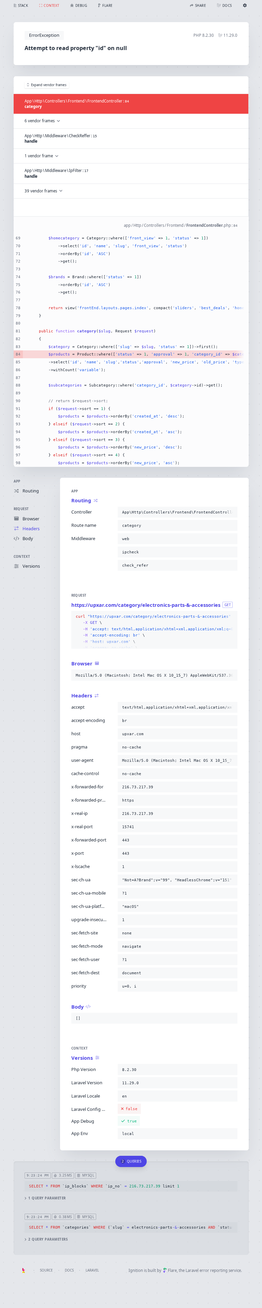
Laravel (92, 1270)
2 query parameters (48, 1239)
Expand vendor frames (49, 85)
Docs (69, 1270)
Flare (172, 1270)
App (17, 481)
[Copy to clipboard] (231, 512)
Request (21, 509)
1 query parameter (47, 1198)
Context (22, 556)
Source (46, 1270)
